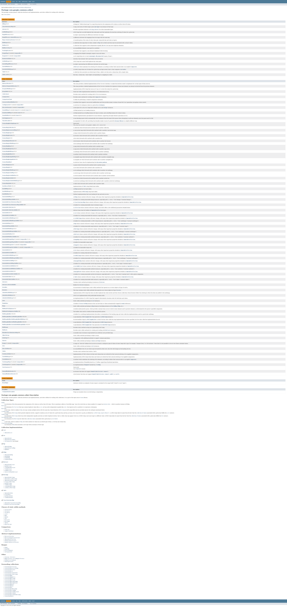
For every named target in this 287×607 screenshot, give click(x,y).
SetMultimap (5, 61)
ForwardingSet (6, 167)
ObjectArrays (5, 335)
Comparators (5, 96)
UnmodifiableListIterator (9, 373)
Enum (16, 110)
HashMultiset (5, 194)
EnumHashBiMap (7, 112)
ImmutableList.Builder (8, 215)
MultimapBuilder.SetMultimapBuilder (12, 321)
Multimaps (5, 327)
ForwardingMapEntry (8, 148)
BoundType (5, 382)
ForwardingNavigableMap (9, 156)
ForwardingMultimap (7, 151)
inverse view (107, 404)
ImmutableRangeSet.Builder (10, 247)
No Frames (25, 4)
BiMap (4, 23)
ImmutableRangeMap (8, 239)
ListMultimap (5, 31)
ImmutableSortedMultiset (9, 265)
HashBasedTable (6, 186)
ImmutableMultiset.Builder (9, 236)
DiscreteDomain (6, 107)
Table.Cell (5, 74)
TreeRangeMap (6, 361)
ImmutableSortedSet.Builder (10, 273)
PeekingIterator (6, 50)
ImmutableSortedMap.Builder (10, 263)
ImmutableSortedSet (8, 271)
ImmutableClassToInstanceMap (10, 202)
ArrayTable (5, 91)
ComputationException (8, 391)
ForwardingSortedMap (8, 172)
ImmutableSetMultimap (8, 255)
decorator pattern (102, 162)
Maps (3, 305)
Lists (3, 300)
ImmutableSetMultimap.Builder (10, 258)
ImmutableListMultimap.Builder (10, 220)
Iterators (4, 290)
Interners (4, 282)
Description (7, 14)
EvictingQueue (6, 118)
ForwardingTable (6, 183)
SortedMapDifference (8, 63)
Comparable (17, 53)
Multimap (4, 42)
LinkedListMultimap (7, 298)
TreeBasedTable (6, 353)
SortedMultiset (6, 66)
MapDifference (6, 34)
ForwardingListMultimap (8, 143)
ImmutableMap (6, 223)
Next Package (11, 4)
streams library (119, 121)
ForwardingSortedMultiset (9, 175)
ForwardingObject (7, 162)
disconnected (99, 56)
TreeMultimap (6, 356)
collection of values (142, 412)
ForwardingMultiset (7, 154)
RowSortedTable (6, 58)
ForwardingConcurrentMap (9, 130)
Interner (4, 29)
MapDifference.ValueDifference (10, 37)
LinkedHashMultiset (7, 295)
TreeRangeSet (6, 364)
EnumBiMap (5, 110)
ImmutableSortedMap (8, 260)
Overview (2, 1)
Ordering (4, 337)
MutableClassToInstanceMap (10, 332)
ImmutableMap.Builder (8, 226)
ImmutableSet (6, 250)
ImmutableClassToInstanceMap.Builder (13, 204)
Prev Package (3, 4)
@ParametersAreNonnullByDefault (22, 7)
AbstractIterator (6, 83)
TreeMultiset (5, 359)
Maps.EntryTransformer (8, 39)
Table (3, 71)
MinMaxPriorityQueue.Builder (10, 311)
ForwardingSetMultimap (8, 170)
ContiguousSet (6, 104)
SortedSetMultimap (7, 69)
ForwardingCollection (8, 127)
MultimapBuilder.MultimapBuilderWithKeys (13, 319)
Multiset (4, 45)
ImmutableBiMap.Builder (9, 199)
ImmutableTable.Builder (8, 279)
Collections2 (5, 94)
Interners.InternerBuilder (9, 284)
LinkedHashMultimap (8, 292)
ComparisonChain (7, 99)
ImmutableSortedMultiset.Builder (11, 268)
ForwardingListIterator (8, 140)
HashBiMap (5, 188)
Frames (19, 4)
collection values (31, 418)
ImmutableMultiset (7, 234)
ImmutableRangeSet (7, 244)
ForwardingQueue (7, 164)
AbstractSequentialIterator (9, 86)
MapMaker (5, 303)
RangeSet (5, 55)
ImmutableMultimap (7, 228)
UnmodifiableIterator (8, 371)
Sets (3, 345)
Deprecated (25, 1)
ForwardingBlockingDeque (9, 123)
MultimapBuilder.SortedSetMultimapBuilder (14, 324)
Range (4, 343)
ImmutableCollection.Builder (10, 210)
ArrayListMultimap (7, 88)
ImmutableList (6, 212)
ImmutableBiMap (7, 196)
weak (123, 303)
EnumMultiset (6, 115)
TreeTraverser (6, 367)
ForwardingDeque (7, 132)
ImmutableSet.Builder (8, 252)
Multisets (4, 329)
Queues (4, 340)
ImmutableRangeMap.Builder (10, 242)
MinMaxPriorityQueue (8, 308)
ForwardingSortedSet (8, 178)
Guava (82, 397)
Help (33, 1)
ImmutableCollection (8, 207)
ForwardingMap (6, 146)
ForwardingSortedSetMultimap (10, 180)
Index (29, 1)
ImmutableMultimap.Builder (9, 231)
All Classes (33, 4)
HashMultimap (6, 191)
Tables (4, 351)
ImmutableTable (6, 276)
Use (17, 1)
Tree (19, 1)
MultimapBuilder (6, 313)
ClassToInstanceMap (7, 26)
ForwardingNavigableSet (9, 159)
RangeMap (5, 53)
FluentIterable (6, 120)
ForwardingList (6, 138)
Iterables (4, 287)
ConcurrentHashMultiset (9, 102)
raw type (96, 26)
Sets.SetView (5, 348)
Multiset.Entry (6, 47)
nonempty (92, 56)
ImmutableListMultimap (8, 218)
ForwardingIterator (7, 135)
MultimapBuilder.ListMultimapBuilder (12, 316)
